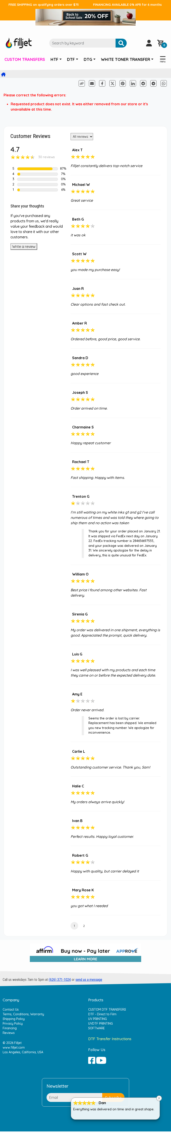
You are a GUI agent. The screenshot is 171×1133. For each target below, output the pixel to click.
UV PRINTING (97, 1019)
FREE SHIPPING (43, 4)
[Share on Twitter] (112, 83)
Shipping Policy (14, 1019)
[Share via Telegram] (154, 83)
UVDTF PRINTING (100, 1023)
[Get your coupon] (85, 16)
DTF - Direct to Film (102, 1014)
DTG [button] (88, 59)
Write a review (23, 246)
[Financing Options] (85, 954)
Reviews (9, 1033)
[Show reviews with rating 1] (37, 189)
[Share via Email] (92, 83)
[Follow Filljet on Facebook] (91, 1060)
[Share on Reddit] (143, 83)
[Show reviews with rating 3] (37, 179)
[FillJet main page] (18, 42)
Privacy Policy (13, 1023)
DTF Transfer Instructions (109, 1038)
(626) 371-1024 (60, 980)
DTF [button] (71, 59)
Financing (10, 1028)
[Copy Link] (82, 83)
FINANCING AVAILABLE (127, 4)
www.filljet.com (14, 1047)
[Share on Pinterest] (122, 83)
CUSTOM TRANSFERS (24, 59)
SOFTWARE (96, 1028)
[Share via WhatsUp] (163, 83)
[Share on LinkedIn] (133, 83)
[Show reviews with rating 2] (37, 184)
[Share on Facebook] (103, 83)
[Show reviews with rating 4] (37, 174)
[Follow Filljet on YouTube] (101, 1060)
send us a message (88, 980)
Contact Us (11, 1010)
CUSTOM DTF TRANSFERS (107, 1010)
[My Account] (149, 43)
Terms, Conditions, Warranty (23, 1014)
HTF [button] (54, 59)
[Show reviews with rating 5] (37, 168)
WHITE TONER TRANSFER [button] (125, 59)
